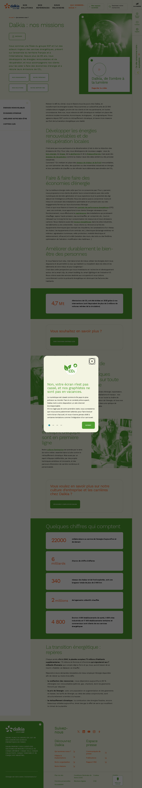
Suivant (88, 425)
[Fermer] (92, 361)
